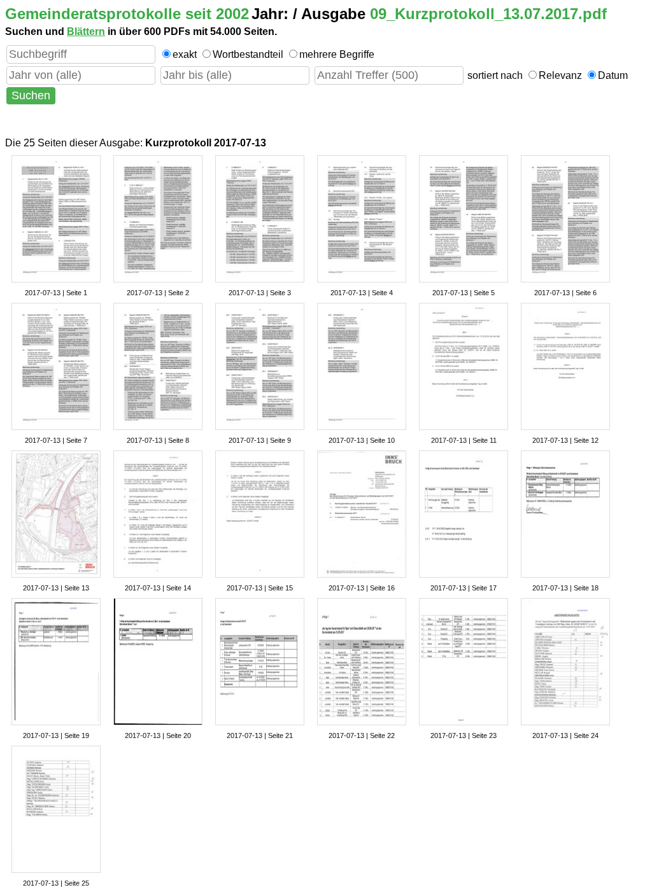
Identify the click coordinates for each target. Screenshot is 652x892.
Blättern (86, 31)
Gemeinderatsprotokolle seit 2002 (127, 13)
